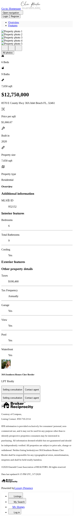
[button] (37, 31)
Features (12, 25)
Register (15, 16)
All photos (8, 52)
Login (5, 16)
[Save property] (11, 48)
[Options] (4, 48)
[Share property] (18, 48)
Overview (13, 22)
